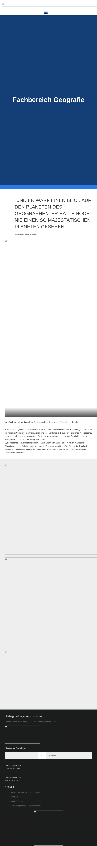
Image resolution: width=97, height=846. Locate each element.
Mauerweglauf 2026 (13, 766)
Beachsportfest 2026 (13, 777)
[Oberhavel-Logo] (31, 734)
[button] (46, 12)
